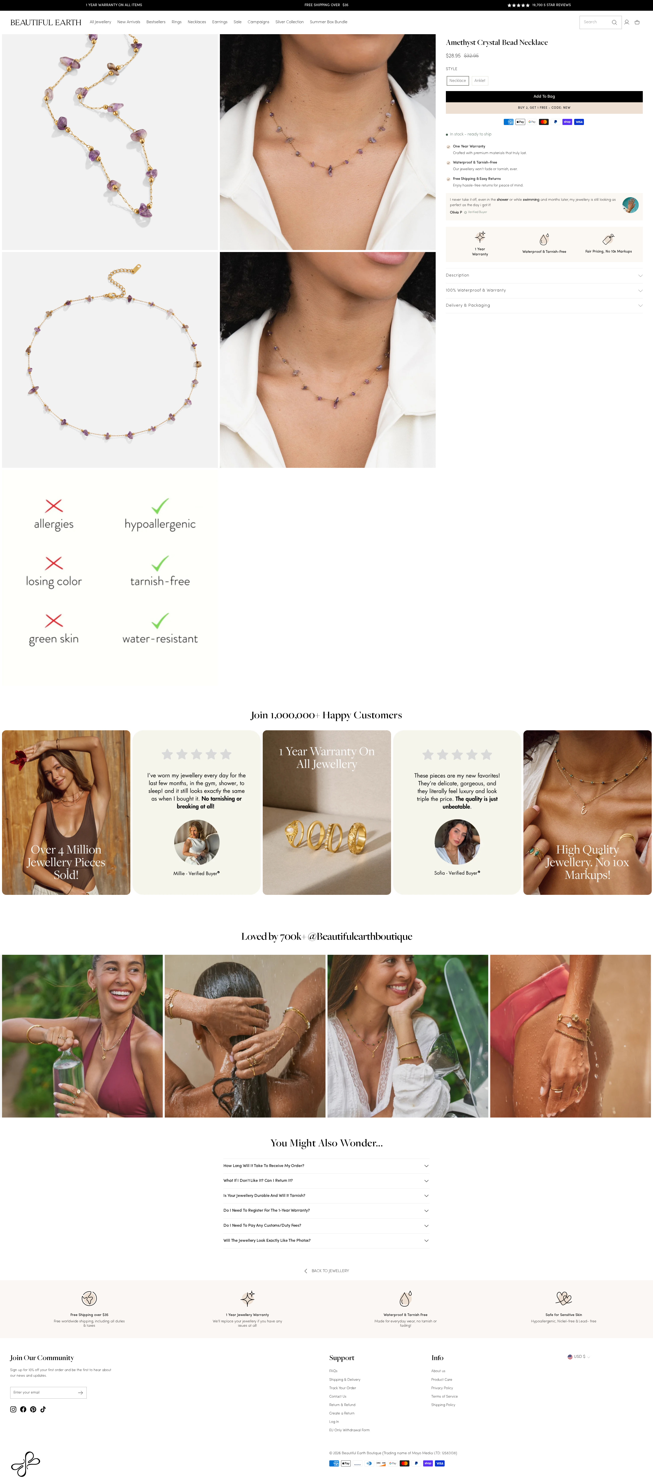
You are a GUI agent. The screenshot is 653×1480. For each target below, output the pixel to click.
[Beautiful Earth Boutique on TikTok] (43, 1409)
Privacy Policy (442, 1388)
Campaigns (258, 22)
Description (457, 275)
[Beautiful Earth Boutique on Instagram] (13, 1409)
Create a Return (342, 1413)
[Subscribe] (81, 1392)
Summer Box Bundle (328, 22)
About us (438, 1371)
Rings (177, 22)
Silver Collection (289, 22)
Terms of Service (444, 1396)
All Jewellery (100, 22)
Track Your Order (342, 1388)
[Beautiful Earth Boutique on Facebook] (23, 1409)
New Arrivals (128, 22)
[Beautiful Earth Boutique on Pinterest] (33, 1409)
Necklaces (197, 22)
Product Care (441, 1380)
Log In (334, 1422)
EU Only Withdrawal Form (349, 1430)
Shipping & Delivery (344, 1380)
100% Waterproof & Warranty (476, 291)
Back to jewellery (330, 1271)
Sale (238, 22)
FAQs (333, 1371)
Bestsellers (156, 22)
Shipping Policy (443, 1405)
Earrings (220, 22)
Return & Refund (342, 1405)
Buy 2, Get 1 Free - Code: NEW (544, 107)
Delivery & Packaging (468, 306)
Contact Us (337, 1396)
